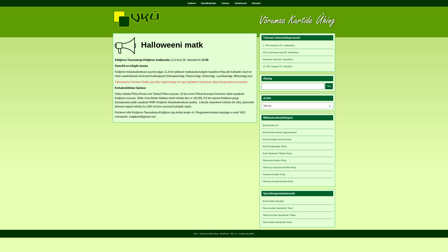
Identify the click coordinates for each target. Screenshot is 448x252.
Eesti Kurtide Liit (270, 125)
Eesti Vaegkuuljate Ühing (275, 146)
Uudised (191, 3)
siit (193, 112)
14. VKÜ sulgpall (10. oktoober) (277, 66)
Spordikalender (208, 3)
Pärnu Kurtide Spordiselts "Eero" (278, 208)
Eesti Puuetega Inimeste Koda (277, 139)
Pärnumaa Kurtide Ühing (274, 160)
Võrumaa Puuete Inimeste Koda (278, 181)
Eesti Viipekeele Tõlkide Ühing (277, 153)
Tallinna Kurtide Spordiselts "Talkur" (279, 215)
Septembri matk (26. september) (278, 59)
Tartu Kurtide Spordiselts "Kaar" (277, 222)
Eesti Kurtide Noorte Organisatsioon (280, 132)
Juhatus (225, 3)
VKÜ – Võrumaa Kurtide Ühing (206, 234)
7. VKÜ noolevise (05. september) (279, 45)
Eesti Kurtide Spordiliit (273, 201)
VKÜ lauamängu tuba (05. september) (281, 52)
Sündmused (241, 3)
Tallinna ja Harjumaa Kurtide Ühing (279, 167)
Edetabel (256, 3)
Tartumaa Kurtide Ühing (274, 174)
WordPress (224, 234)
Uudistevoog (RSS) (246, 234)
